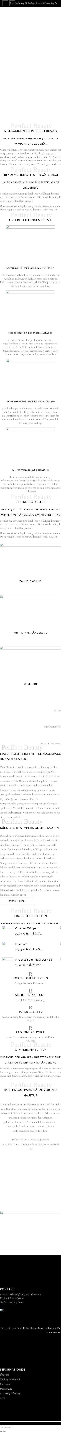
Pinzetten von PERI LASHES (33, 959)
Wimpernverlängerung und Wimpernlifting (30, 268)
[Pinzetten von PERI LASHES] (7, 962)
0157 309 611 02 (16, 1302)
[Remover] (7, 947)
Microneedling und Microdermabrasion (30, 333)
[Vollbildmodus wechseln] (4, 1427)
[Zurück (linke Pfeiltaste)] (1, 1431)
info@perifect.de (16, 1298)
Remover (21, 944)
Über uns (4, 1374)
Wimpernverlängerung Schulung (30, 470)
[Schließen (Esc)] (10, 1427)
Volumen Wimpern (27, 928)
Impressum (5, 1384)
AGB (2, 1398)
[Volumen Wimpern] (7, 931)
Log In (54, 3)
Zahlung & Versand (10, 1379)
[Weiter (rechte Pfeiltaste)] (4, 1431)
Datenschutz (6, 1388)
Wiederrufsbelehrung (10, 1393)
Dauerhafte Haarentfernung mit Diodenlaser (30, 401)
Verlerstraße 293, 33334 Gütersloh (25, 1294)
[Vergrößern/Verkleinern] (1, 1427)
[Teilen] (7, 1427)
